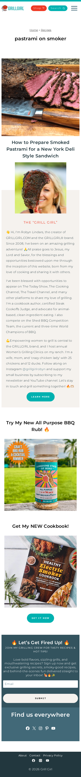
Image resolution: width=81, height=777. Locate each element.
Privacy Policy (53, 755)
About (22, 755)
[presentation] (40, 97)
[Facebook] (34, 761)
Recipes (46, 29)
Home (34, 29)
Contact (34, 755)
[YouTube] (47, 761)
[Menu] (74, 8)
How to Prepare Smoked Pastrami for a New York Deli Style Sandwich (40, 149)
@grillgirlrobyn (34, 369)
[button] (57, 8)
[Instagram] (40, 761)
